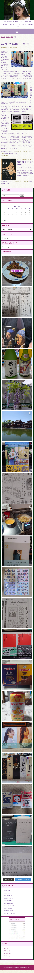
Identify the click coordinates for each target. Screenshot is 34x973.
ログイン (6, 948)
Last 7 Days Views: (8, 903)
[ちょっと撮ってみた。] (17, 582)
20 (29, 214)
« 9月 (2, 220)
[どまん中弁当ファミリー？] (17, 675)
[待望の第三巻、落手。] (17, 457)
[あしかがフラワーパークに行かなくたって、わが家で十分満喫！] (17, 395)
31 (16, 218)
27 (29, 216)
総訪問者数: (7, 910)
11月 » (5, 220)
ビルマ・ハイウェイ (24, 159)
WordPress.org (7, 956)
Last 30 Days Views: (8, 905)
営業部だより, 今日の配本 (22, 181)
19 (25, 214)
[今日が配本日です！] (17, 333)
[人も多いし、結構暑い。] (17, 426)
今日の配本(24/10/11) (6, 155)
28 (4, 218)
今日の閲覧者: (7, 895)
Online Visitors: (7, 890)
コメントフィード (8, 953)
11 (21, 212)
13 (29, 212)
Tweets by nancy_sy (6, 247)
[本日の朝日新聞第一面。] (17, 302)
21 (4, 216)
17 (16, 214)
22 (8, 216)
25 (21, 216)
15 (8, 214)
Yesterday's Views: (8, 898)
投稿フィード (7, 951)
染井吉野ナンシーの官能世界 (17, 2)
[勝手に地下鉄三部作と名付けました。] (17, 799)
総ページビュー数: (8, 913)
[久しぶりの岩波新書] (17, 644)
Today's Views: (7, 893)
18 (21, 214)
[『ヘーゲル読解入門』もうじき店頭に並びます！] (17, 830)
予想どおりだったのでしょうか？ (9, 47)
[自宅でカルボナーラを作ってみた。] (17, 519)
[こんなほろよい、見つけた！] (17, 706)
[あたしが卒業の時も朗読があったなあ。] (17, 488)
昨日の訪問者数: (8, 900)
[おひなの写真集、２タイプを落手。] (17, 737)
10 (16, 212)
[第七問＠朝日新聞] (17, 861)
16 (12, 214)
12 (25, 212)
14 (4, 214)
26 (25, 216)
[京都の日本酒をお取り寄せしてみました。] (17, 364)
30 (12, 218)
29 (8, 218)
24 (16, 216)
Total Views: (6, 908)
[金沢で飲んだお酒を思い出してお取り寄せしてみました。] (17, 768)
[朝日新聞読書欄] (17, 613)
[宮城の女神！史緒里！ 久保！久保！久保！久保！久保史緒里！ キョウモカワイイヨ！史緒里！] (17, 551)
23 (12, 216)
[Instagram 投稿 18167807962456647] (17, 271)
